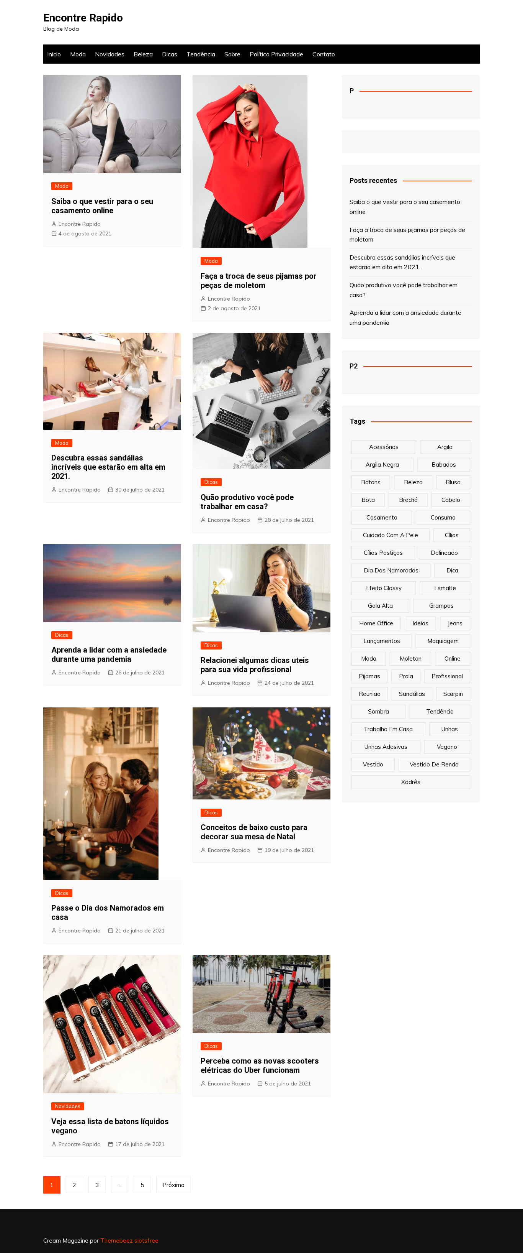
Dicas (169, 54)
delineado (444, 552)
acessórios (384, 447)
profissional (447, 676)
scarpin (453, 693)
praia (406, 676)
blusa (453, 482)
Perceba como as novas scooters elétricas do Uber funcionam (260, 1065)
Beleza (143, 54)
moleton (411, 658)
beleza (413, 482)
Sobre (232, 54)
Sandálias (412, 693)
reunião (370, 693)
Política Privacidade (276, 54)
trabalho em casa (388, 729)
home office (376, 623)
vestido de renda (434, 764)
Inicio (54, 54)
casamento (381, 517)
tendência (440, 711)
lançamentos (381, 641)
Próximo (173, 1185)
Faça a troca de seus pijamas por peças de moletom (259, 280)
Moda (78, 54)
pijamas (369, 676)
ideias (420, 623)
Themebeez (116, 1240)
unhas (449, 729)
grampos (441, 605)
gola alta (380, 605)
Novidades (109, 54)
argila (445, 447)
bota (368, 499)
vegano (447, 746)
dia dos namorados (391, 570)
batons (371, 482)
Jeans (455, 623)
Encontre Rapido (83, 18)
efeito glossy (384, 588)
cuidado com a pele (390, 535)
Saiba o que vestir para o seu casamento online (102, 206)
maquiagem (443, 641)
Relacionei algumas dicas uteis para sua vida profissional (255, 665)
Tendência (200, 54)
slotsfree (146, 1240)
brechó (408, 499)
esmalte (445, 588)
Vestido (373, 764)
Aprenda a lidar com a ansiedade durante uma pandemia (109, 654)
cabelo (450, 499)
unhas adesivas (385, 746)
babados (443, 464)
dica (452, 570)
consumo (443, 517)
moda (368, 658)
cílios (452, 535)
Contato (323, 54)
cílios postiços (383, 552)
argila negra (382, 464)
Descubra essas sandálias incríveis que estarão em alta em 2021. (108, 467)
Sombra (378, 711)
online (453, 658)
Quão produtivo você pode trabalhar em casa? (247, 502)
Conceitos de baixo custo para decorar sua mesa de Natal (254, 832)
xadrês (410, 782)
